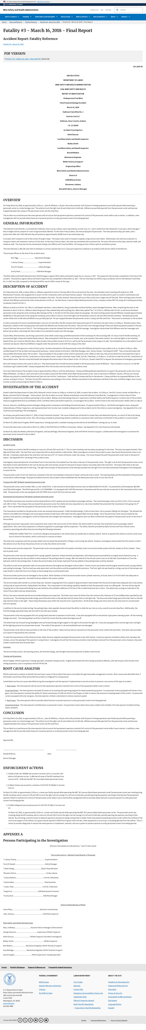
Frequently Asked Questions (60, 967)
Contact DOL (78, 989)
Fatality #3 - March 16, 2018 (50, 22)
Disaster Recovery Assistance (50, 986)
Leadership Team (80, 997)
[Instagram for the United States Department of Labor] (30, 1020)
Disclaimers (112, 1000)
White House (44, 982)
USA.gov (42, 989)
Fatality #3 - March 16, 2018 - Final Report (23, 59)
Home (4, 22)
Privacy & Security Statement (119, 1020)
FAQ (102, 10)
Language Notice (114, 1004)
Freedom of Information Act (119, 982)
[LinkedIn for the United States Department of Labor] (41, 1020)
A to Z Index (78, 982)
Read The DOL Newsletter (84, 1004)
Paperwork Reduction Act (118, 986)
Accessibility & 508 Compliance (120, 997)
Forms (4, 967)
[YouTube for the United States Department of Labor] (35, 1020)
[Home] (9, 979)
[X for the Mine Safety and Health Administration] (25, 1020)
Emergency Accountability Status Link (88, 993)
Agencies (77, 986)
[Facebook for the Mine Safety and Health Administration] (20, 1020)
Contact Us (94, 10)
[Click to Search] (117, 10)
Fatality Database (17, 967)
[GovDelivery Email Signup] (46, 1020)
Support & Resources (36, 967)
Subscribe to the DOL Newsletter (88, 1008)
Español (111, 1008)
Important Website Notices (98, 1020)
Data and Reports (15, 22)
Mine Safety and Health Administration (20, 10)
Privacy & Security (115, 993)
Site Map (108, 10)
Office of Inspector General (84, 1000)
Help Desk (112, 989)
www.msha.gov (8, 1003)
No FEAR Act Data (45, 993)
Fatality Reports (31, 22)
